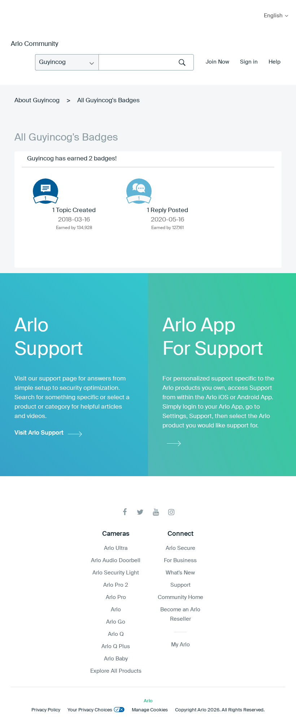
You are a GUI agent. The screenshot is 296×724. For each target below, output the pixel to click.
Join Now (217, 62)
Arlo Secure (180, 548)
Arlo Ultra (115, 548)
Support (180, 585)
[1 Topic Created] (45, 191)
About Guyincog (37, 101)
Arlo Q (116, 634)
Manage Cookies (150, 710)
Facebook (124, 512)
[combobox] (146, 62)
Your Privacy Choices (90, 710)
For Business (180, 560)
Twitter (140, 512)
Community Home (180, 597)
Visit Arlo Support (39, 433)
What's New (180, 573)
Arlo (116, 609)
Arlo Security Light (115, 573)
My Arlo (10, 4)
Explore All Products (116, 671)
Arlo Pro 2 (115, 585)
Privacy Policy (45, 710)
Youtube (155, 512)
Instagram (171, 512)
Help (274, 62)
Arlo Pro (116, 597)
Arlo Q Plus (115, 646)
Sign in (249, 62)
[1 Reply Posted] (139, 191)
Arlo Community (34, 44)
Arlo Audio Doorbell (115, 560)
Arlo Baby (116, 658)
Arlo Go (115, 622)
